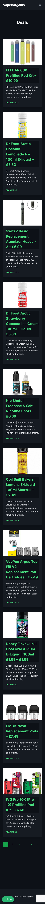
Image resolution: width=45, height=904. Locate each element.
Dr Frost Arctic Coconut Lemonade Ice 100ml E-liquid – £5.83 (20, 154)
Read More (12, 103)
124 (30, 844)
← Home (8, 899)
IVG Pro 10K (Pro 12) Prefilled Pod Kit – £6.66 (20, 804)
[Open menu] (39, 5)
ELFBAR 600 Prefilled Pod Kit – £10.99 (21, 75)
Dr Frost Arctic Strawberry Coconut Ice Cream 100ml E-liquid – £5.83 (22, 323)
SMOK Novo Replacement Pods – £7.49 (22, 731)
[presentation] (22, 52)
